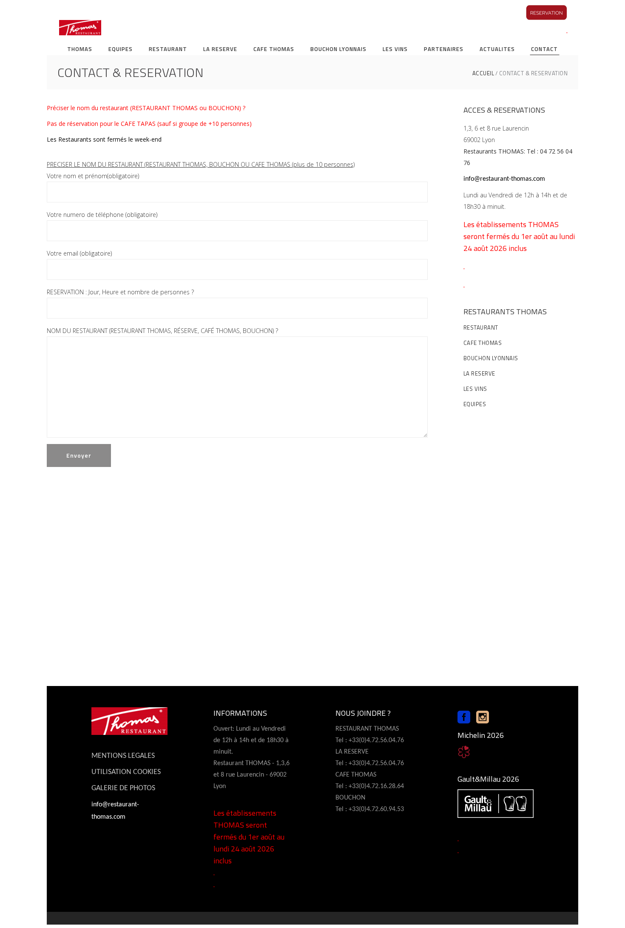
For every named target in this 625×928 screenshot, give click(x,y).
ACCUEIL (483, 73)
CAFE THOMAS (482, 343)
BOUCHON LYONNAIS (490, 358)
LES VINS (475, 388)
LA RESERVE (479, 373)
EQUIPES (474, 404)
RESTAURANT (480, 327)
